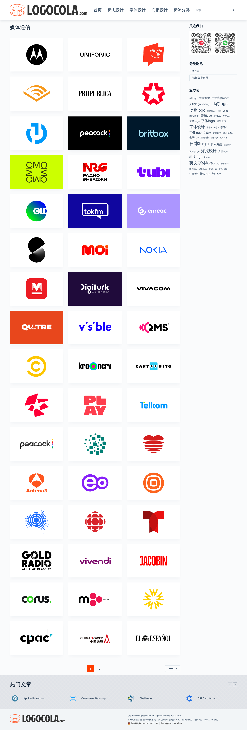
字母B (216, 127)
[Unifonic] (95, 54)
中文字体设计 (220, 98)
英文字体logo (202, 162)
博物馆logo (211, 111)
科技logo (195, 157)
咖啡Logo (223, 110)
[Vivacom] (153, 289)
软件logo (193, 169)
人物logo (195, 104)
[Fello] (153, 54)
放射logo (214, 138)
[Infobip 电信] (153, 483)
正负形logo (194, 151)
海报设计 (160, 10)
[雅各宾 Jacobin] (153, 560)
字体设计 (138, 10)
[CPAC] (36, 638)
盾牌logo (223, 151)
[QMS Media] (153, 327)
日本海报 (216, 144)
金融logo (213, 169)
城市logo (217, 116)
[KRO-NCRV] (95, 366)
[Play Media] (95, 405)
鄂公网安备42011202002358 (144, 723)
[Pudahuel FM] (153, 444)
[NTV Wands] (153, 599)
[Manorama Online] (36, 289)
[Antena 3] (36, 483)
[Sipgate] (36, 250)
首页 (98, 10)
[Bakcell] (36, 405)
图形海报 (194, 115)
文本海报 (223, 137)
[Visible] (95, 327)
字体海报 (221, 121)
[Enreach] (153, 211)
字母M (207, 132)
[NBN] (36, 522)
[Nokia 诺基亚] (153, 250)
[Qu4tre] (36, 327)
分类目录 (194, 70)
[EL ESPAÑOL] (153, 638)
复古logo (226, 116)
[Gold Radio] (36, 560)
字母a (209, 127)
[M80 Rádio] (95, 599)
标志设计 (116, 10)
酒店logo (203, 169)
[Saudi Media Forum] (95, 444)
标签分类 (182, 10)
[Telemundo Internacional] (153, 522)
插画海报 (204, 137)
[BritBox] (153, 133)
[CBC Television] (95, 522)
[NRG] (95, 172)
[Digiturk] (95, 289)
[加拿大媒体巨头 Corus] (36, 599)
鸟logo (216, 173)
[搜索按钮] (233, 10)
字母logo (195, 132)
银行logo (223, 168)
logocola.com (145, 715)
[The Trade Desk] (36, 133)
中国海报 (204, 98)
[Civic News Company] (36, 172)
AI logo (193, 98)
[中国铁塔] (95, 638)
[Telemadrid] (153, 94)
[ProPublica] (95, 93)
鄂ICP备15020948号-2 (171, 723)
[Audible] (36, 93)
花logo (207, 157)
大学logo (194, 121)
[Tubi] (153, 172)
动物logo (197, 110)
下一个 (171, 668)
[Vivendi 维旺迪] (95, 560)
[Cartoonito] (153, 366)
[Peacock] (95, 133)
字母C (223, 127)
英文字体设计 (222, 163)
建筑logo (227, 132)
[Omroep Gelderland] (36, 211)
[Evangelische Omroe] (95, 483)
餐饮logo (205, 173)
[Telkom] (153, 405)
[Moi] (95, 250)
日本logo (199, 144)
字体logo (208, 121)
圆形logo (206, 115)
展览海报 (217, 133)
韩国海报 (193, 173)
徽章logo (194, 137)
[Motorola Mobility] (36, 54)
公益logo (206, 104)
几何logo (220, 103)
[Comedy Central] (36, 366)
